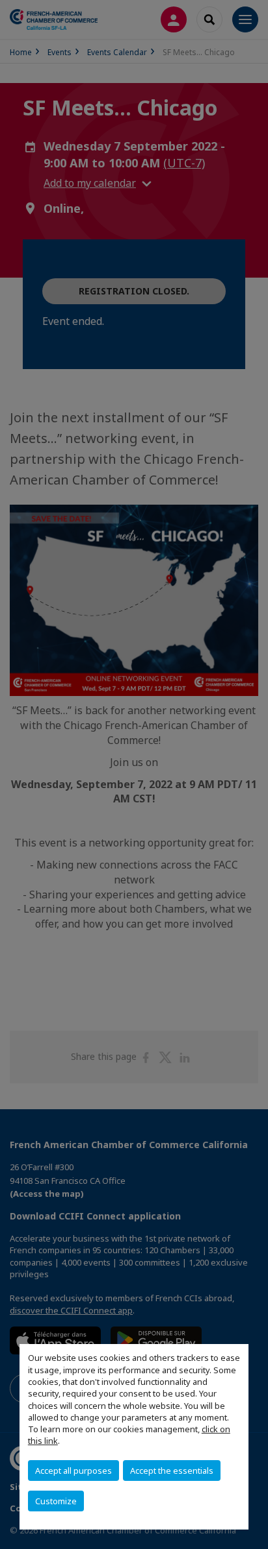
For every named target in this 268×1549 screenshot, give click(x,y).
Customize (56, 1501)
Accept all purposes (73, 1470)
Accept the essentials (171, 1470)
